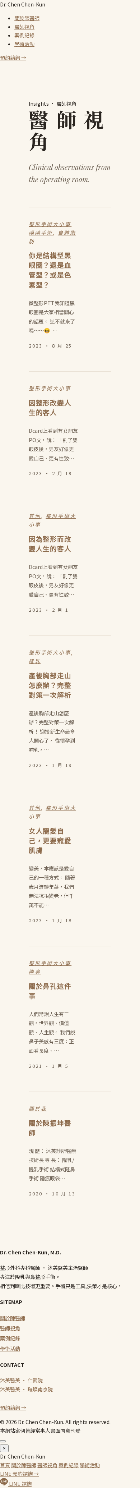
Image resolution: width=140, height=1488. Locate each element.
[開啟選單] (3, 1441)
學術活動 (24, 43)
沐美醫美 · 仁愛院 (21, 1380)
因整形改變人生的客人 (50, 408)
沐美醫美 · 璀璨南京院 (26, 1389)
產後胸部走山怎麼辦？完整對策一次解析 (50, 685)
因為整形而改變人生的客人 (50, 544)
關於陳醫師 (26, 18)
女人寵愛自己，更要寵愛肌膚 (50, 840)
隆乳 (35, 661)
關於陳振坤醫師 (50, 1128)
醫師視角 (24, 26)
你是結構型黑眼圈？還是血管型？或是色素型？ (50, 270)
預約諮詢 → (13, 57)
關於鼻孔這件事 (50, 991)
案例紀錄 (24, 35)
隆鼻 (35, 972)
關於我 (38, 1109)
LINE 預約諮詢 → (19, 1473)
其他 (35, 516)
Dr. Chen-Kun (22, 4)
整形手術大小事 (50, 224)
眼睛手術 (41, 233)
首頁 (5, 1465)
